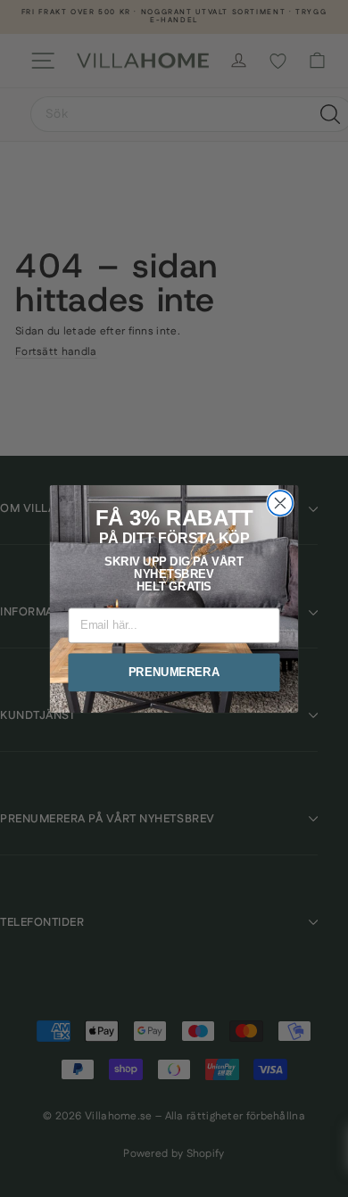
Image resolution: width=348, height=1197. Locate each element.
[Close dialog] (280, 503)
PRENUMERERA (174, 671)
